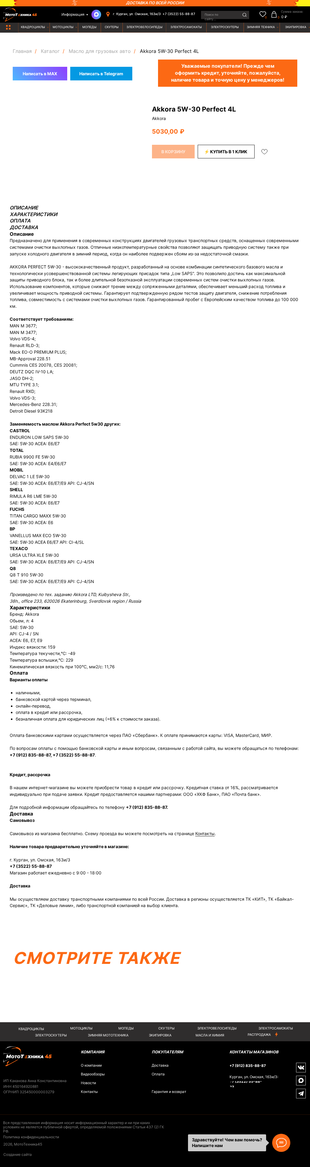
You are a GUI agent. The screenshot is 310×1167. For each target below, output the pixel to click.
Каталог (50, 51)
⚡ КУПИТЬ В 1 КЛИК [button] (225, 151)
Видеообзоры (93, 1074)
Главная (22, 51)
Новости (88, 1083)
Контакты (205, 833)
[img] (8, 27)
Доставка (160, 1065)
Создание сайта (17, 1154)
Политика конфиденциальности (31, 1137)
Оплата (158, 1074)
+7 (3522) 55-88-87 (74, 754)
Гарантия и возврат (169, 1092)
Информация (72, 14)
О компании (91, 1065)
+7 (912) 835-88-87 (30, 754)
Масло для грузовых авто (100, 51)
